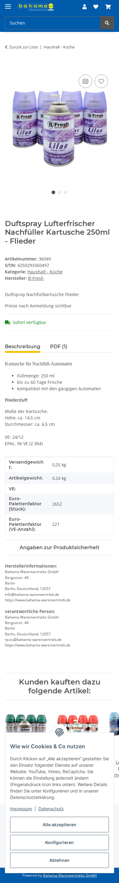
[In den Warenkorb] (10, 66)
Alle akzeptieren (59, 824)
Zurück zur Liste (23, 47)
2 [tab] (59, 192)
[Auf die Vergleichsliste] (85, 81)
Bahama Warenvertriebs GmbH (70, 875)
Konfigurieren (59, 842)
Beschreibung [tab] (22, 346)
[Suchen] (107, 22)
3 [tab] (65, 192)
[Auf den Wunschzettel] (101, 81)
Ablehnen (59, 860)
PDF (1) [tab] (58, 346)
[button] (84, 7)
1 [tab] (53, 192)
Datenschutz (51, 808)
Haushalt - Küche (45, 272)
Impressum (21, 808)
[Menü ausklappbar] (8, 4)
